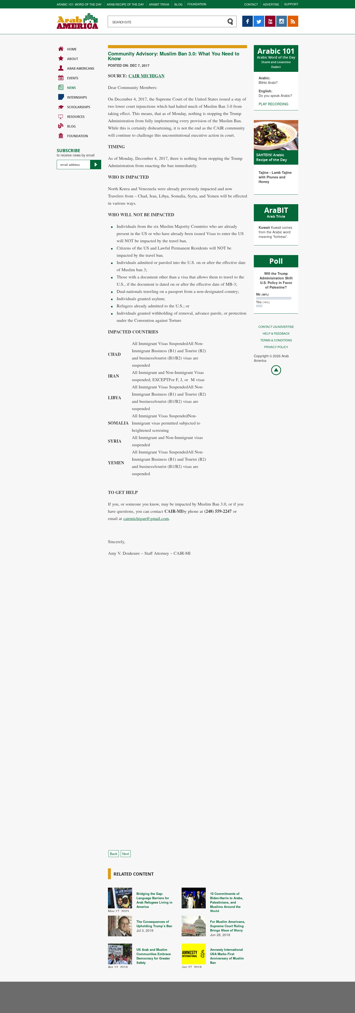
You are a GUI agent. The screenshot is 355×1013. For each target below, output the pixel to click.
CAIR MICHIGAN (146, 76)
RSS (291, 18)
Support (291, 4)
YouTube (270, 18)
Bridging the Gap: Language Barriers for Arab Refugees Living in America (154, 900)
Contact (251, 4)
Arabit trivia (159, 4)
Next (125, 853)
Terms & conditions (276, 340)
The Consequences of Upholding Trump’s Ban (154, 923)
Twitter (259, 18)
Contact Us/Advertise (276, 326)
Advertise (271, 4)
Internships (77, 97)
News (71, 88)
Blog (178, 4)
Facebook (247, 18)
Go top (273, 369)
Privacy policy (276, 347)
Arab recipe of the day (125, 4)
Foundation (196, 4)
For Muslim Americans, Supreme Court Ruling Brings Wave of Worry (227, 925)
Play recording (273, 103)
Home (72, 49)
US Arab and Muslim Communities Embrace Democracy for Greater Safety (153, 956)
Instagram (281, 18)
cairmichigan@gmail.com (146, 518)
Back (113, 853)
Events (72, 78)
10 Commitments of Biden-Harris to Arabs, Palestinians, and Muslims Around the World (226, 902)
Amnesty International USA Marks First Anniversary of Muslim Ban (227, 956)
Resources (76, 117)
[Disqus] (177, 650)
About (72, 59)
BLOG (71, 126)
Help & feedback (276, 333)
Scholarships (78, 107)
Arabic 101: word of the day (79, 4)
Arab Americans (80, 68)
